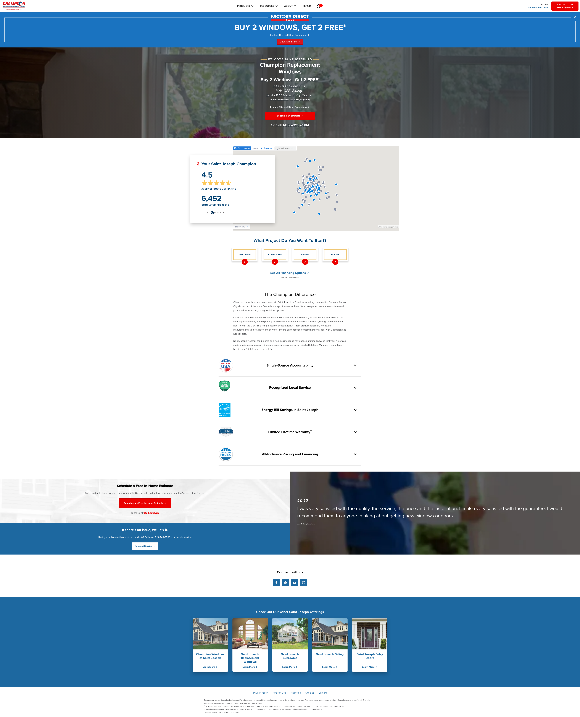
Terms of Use (279, 692)
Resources (267, 6)
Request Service (144, 546)
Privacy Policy (260, 692)
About (288, 6)
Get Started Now (288, 41)
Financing (295, 692)
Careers (323, 692)
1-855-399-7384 (538, 6)
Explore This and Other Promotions (288, 35)
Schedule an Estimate (289, 115)
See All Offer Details (290, 277)
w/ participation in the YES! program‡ (290, 99)
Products (243, 6)
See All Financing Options (288, 273)
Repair (307, 6)
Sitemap (309, 692)
